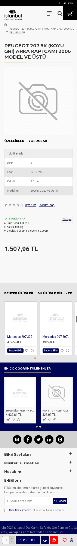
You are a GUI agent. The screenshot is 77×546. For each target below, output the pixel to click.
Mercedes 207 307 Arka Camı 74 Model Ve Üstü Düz (57, 336)
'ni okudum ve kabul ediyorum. (37, 510)
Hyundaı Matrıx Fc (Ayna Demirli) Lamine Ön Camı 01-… (20, 410)
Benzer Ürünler (18, 293)
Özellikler (14, 141)
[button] (35, 358)
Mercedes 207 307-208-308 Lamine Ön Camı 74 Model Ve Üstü (21, 336)
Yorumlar (37, 141)
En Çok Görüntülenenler (27, 368)
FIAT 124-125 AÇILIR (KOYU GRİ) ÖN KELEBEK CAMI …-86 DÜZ (56, 410)
